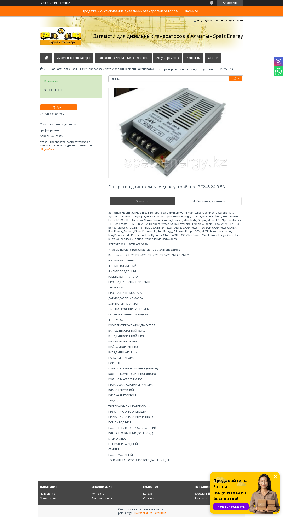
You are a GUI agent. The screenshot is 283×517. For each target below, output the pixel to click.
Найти (235, 78)
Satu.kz (160, 509)
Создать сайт (49, 2)
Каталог (148, 493)
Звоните (191, 11)
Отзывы (148, 498)
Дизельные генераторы (73, 58)
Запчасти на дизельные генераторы (123, 58)
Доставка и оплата (104, 498)
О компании (48, 498)
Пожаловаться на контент (150, 513)
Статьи (213, 58)
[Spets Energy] (60, 36)
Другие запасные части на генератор (130, 69)
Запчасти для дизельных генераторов (76, 69)
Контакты (193, 58)
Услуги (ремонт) (167, 58)
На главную (47, 493)
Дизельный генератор (210, 493)
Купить (60, 107)
